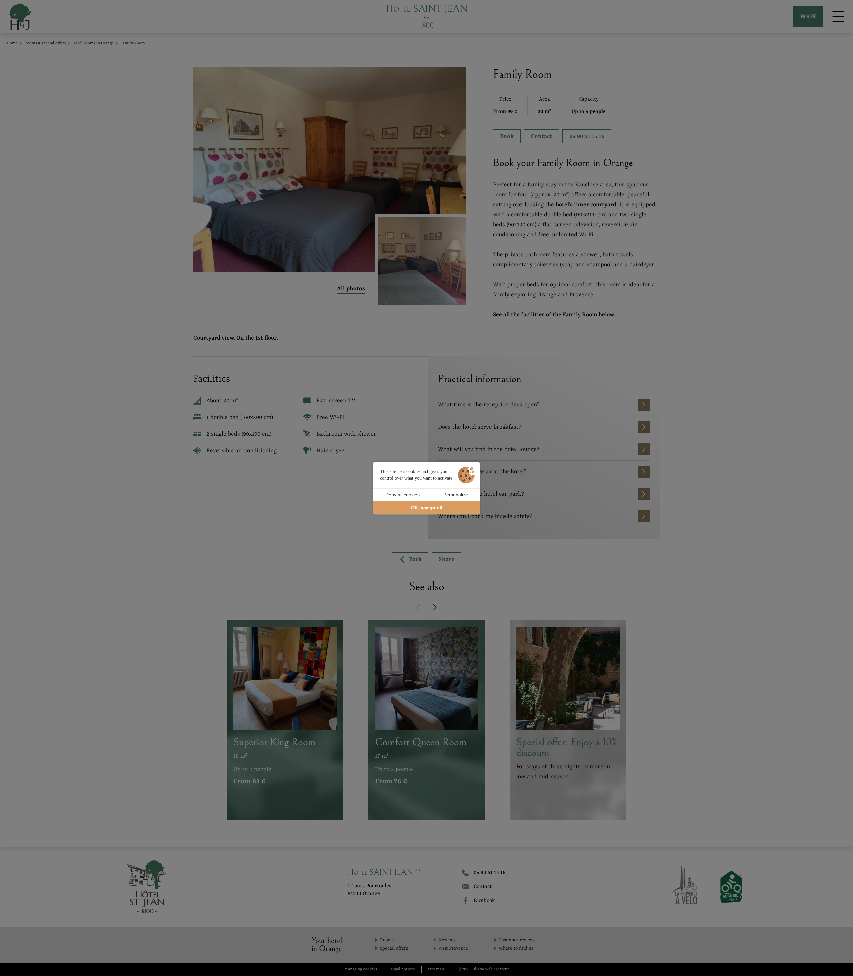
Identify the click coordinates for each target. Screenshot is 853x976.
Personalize (455, 494)
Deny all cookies (402, 494)
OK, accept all (426, 507)
